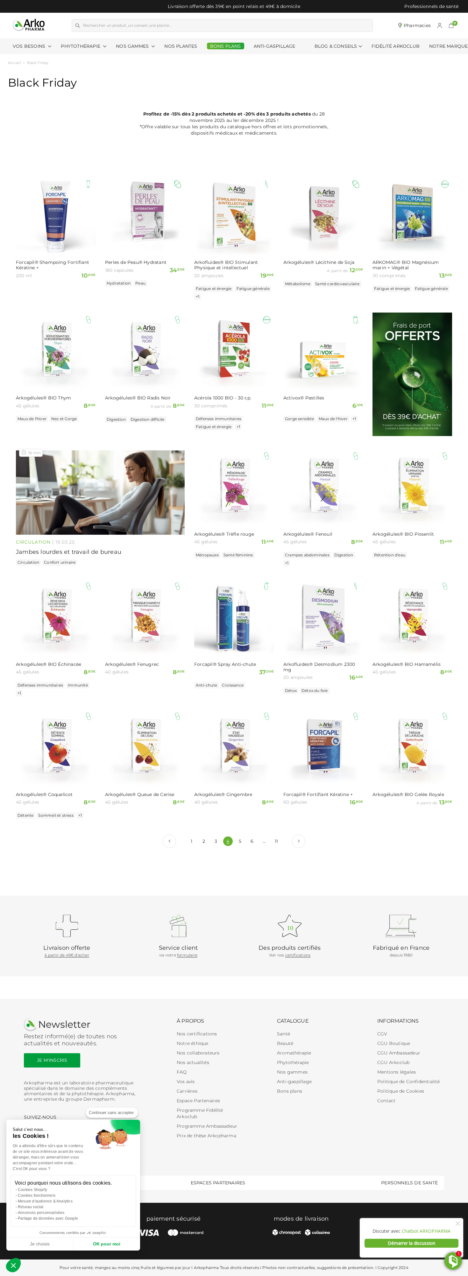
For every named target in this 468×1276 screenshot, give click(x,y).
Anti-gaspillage (294, 1081)
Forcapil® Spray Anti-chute (225, 664)
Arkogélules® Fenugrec (132, 664)
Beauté (285, 1043)
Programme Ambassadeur (207, 1126)
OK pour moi (106, 1243)
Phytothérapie (81, 46)
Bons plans (289, 1091)
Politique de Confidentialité (408, 1081)
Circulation (33, 542)
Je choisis (40, 1243)
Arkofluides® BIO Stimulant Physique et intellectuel (226, 265)
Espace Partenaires (198, 1100)
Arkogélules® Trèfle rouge (224, 534)
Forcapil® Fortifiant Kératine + (318, 794)
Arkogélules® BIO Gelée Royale (408, 794)
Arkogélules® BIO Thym (43, 398)
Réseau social (31, 1207)
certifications (298, 955)
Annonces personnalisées (41, 1212)
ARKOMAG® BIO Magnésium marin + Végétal (405, 265)
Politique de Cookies (400, 1091)
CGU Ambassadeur (398, 1053)
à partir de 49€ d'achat (67, 955)
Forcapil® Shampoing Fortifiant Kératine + (52, 265)
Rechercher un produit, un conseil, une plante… (127, 25)
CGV (382, 1034)
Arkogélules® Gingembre (223, 794)
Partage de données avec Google (48, 1218)
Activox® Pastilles (303, 398)
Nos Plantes (180, 46)
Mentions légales (396, 1072)
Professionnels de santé (431, 6)
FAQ (182, 1072)
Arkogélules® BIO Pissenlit (403, 534)
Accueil (14, 62)
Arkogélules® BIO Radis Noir (138, 398)
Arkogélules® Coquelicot (44, 794)
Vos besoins (29, 46)
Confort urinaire (59, 562)
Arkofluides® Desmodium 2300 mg (319, 667)
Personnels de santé (409, 1182)
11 (276, 841)
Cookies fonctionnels (36, 1195)
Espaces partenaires (218, 1182)
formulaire (187, 955)
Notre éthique (193, 1043)
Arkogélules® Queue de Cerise (139, 794)
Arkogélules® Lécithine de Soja (318, 262)
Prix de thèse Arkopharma (206, 1136)
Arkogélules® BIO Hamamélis (406, 664)
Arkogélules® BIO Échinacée (48, 664)
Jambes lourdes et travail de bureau (68, 551)
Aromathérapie (294, 1053)
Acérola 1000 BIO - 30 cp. (222, 398)
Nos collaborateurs (198, 1053)
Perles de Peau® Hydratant (136, 262)
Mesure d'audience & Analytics (45, 1201)
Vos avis (186, 1081)
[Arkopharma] (29, 25)
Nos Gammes (133, 46)
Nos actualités (193, 1062)
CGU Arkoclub (393, 1062)
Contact (386, 1100)
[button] (451, 25)
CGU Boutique (393, 1043)
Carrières (187, 1091)
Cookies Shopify (32, 1190)
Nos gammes (292, 1072)
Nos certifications (197, 1034)
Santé (283, 1034)
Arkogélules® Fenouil (307, 534)
